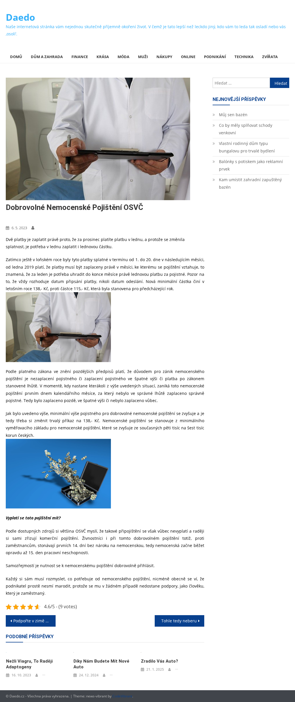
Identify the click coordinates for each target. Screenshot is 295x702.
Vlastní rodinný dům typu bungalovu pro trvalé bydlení (247, 147)
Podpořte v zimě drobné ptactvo (34, 620)
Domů (16, 56)
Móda (123, 56)
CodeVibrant (122, 696)
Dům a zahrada (47, 56)
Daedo (20, 17)
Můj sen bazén (233, 114)
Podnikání (215, 56)
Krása (103, 56)
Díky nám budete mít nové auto (101, 664)
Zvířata (270, 56)
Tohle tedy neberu (179, 620)
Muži (143, 56)
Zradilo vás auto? (159, 661)
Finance (79, 56)
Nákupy (164, 56)
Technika (244, 56)
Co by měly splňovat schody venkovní (245, 129)
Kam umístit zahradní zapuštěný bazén (250, 183)
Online (188, 56)
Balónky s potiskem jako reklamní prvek (251, 165)
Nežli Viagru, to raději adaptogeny (29, 664)
